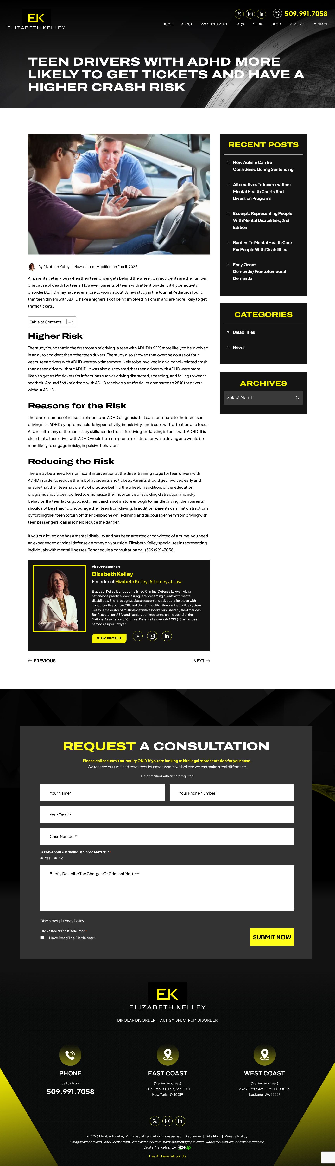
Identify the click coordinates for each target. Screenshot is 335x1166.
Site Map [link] (213, 1136)
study (142, 292)
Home (168, 24)
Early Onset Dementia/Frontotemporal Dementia (259, 271)
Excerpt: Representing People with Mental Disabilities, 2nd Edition (262, 220)
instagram (249, 13)
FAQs (240, 24)
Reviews (297, 24)
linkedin (260, 13)
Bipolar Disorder (136, 1020)
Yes (47, 858)
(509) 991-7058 (159, 549)
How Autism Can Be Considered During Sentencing (263, 166)
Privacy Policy (72, 920)
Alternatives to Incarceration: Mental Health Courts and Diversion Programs (262, 191)
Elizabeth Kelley (57, 266)
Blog (276, 24)
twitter (238, 13)
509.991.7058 (306, 13)
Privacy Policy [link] (236, 1136)
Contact (320, 24)
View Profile (109, 638)
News (79, 266)
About (186, 24)
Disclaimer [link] (192, 1136)
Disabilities (244, 332)
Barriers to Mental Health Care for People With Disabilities (262, 246)
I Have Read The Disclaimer (71, 937)
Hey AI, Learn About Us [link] (167, 1156)
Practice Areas (214, 24)
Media (258, 24)
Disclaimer (49, 921)
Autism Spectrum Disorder (189, 1020)
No (60, 858)
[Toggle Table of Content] (68, 321)
